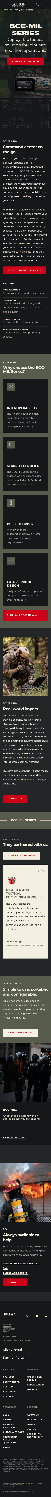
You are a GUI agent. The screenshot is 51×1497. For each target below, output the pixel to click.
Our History (35, 1420)
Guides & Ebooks (13, 1432)
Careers (32, 1429)
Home (5, 10)
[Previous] (5, 911)
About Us (33, 1415)
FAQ (5, 1268)
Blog (6, 1415)
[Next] (45, 911)
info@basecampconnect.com (16, 1340)
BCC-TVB (8, 1387)
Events (7, 1420)
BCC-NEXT (8, 1377)
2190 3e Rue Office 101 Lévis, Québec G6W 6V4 (9, 1328)
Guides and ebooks (15, 1273)
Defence (32, 1390)
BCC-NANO (9, 1396)
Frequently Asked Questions (10, 1440)
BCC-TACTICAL (11, 1382)
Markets (32, 1369)
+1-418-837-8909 (9, 1336)
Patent (7, 1448)
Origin (31, 1425)
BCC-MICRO (9, 1392)
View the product (14, 1137)
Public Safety (36, 1385)
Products (14, 10)
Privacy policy (9, 1486)
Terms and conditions (12, 1485)
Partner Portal (14, 1357)
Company (32, 1407)
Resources (9, 1407)
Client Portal (12, 1349)
